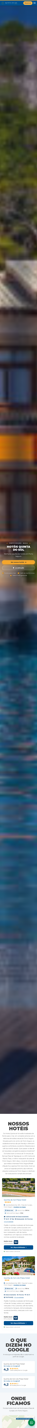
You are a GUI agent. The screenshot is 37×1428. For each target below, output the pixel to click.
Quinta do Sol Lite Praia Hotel (17, 1278)
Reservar (28, 3)
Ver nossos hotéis (17, 562)
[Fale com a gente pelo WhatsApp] (31, 1422)
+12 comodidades (8, 1221)
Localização (19, 568)
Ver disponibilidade (18, 1247)
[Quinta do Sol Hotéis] (9, 2)
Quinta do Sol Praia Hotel (15, 1200)
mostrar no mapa (20, 1207)
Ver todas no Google (11, 1366)
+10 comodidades (19, 1297)
